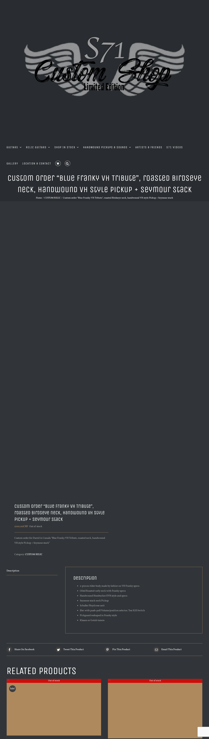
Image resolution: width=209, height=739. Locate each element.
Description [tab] (13, 571)
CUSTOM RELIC (33, 554)
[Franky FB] (54, 353)
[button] (67, 163)
